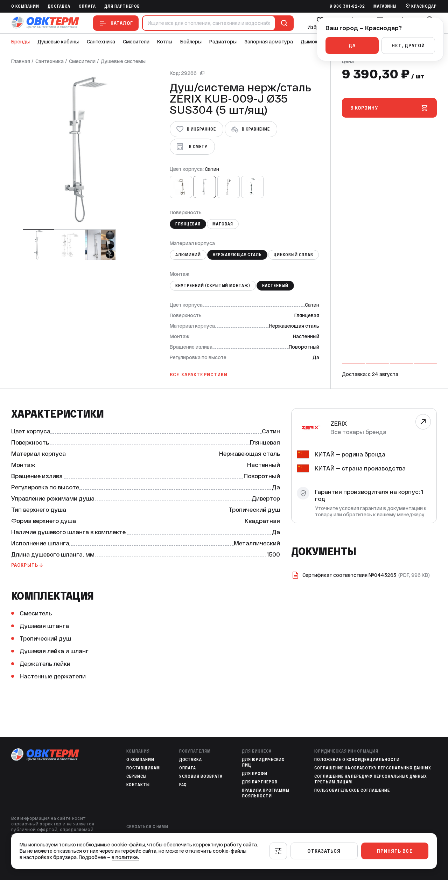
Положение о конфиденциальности (357, 759)
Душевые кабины (58, 41)
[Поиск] (283, 23)
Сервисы (136, 776)
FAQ (183, 784)
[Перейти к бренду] (423, 422)
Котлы (164, 41)
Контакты (138, 784)
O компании (25, 6)
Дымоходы (314, 41)
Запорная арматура (269, 41)
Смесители (136, 41)
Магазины (385, 6)
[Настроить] (278, 851)
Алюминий (188, 254)
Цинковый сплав (293, 254)
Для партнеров (122, 6)
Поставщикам (143, 768)
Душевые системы (123, 61)
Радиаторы (223, 41)
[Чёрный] (252, 187)
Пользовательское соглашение (352, 790)
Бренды (20, 41)
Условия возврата (201, 776)
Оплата (87, 6)
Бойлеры (191, 41)
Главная (20, 61)
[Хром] (228, 187)
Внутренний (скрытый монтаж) (212, 285)
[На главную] (45, 23)
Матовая (222, 224)
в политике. (125, 857)
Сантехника (101, 41)
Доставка (59, 6)
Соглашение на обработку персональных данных (372, 768)
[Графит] (181, 187)
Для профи (254, 773)
